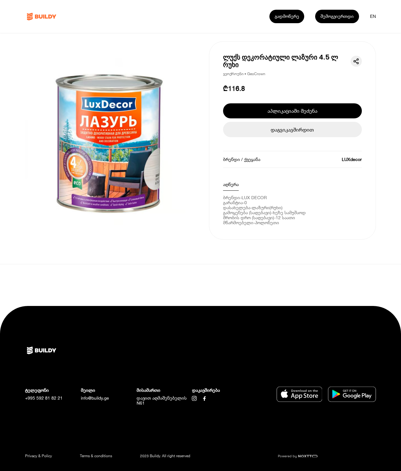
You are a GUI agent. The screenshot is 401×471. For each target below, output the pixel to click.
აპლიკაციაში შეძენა (292, 111)
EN (373, 16)
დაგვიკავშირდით (292, 129)
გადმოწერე (287, 16)
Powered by (288, 456)
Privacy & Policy (38, 455)
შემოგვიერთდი (337, 16)
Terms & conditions (96, 455)
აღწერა (231, 184)
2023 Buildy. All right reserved (165, 455)
